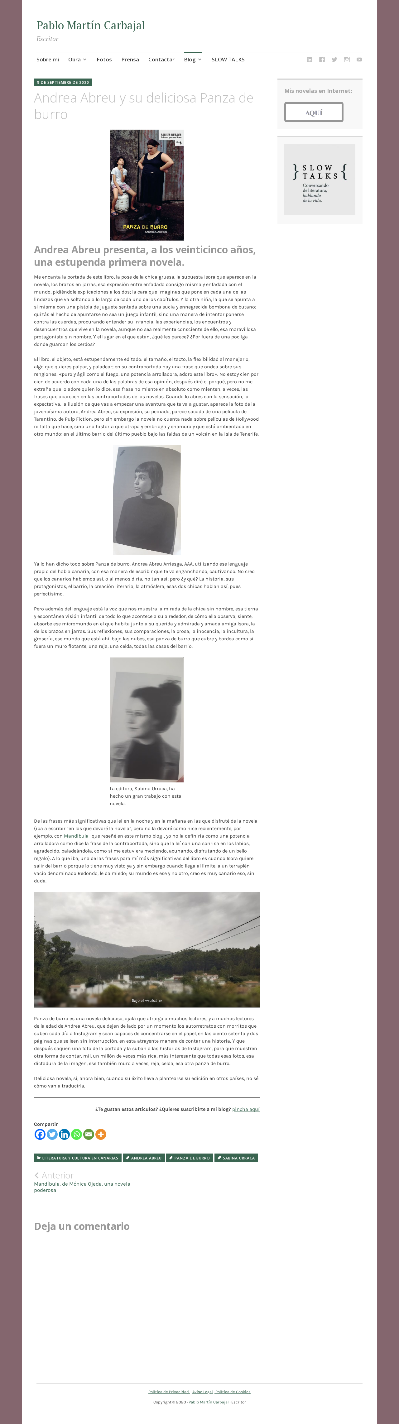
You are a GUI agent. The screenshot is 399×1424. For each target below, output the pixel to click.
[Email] (88, 1134)
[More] (100, 1134)
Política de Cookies (232, 1391)
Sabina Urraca (239, 1158)
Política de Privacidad (169, 1391)
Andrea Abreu (146, 1158)
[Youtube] (359, 60)
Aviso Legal (202, 1391)
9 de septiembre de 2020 (63, 82)
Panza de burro (192, 1158)
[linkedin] (309, 60)
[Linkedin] (64, 1134)
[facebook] (322, 60)
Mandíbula (76, 836)
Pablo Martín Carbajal (90, 25)
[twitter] (334, 60)
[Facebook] (40, 1134)
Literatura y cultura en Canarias (80, 1158)
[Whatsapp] (76, 1134)
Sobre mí (47, 59)
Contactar (161, 59)
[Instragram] (347, 60)
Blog (190, 59)
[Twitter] (52, 1134)
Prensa (130, 59)
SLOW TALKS (228, 59)
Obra (74, 59)
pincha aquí (246, 1109)
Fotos (104, 59)
